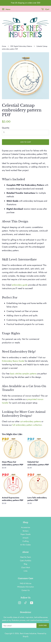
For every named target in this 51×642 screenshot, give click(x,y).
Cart (47, 9)
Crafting (25, 541)
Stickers (25, 531)
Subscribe (43, 625)
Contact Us (26, 590)
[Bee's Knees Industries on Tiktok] (25, 603)
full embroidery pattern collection (27, 424)
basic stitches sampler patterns (23, 373)
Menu (7, 9)
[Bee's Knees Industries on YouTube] (31, 603)
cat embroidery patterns (30, 421)
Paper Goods (25, 534)
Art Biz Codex (25, 544)
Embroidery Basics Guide (13, 360)
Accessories (25, 527)
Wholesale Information (25, 586)
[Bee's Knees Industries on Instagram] (19, 603)
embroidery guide (19, 284)
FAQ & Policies (25, 583)
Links (25, 571)
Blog (25, 564)
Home (4, 46)
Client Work (25, 567)
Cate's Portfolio (25, 560)
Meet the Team (25, 557)
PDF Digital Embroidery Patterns (21, 46)
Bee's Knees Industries (28, 633)
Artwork (25, 537)
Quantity (5, 127)
